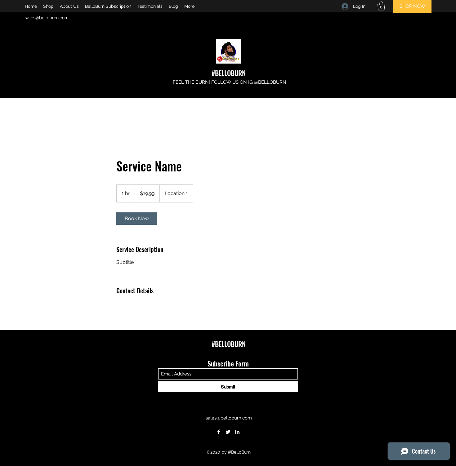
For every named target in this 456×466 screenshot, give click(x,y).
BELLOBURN (230, 73)
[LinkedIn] (237, 432)
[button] (381, 6)
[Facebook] (219, 432)
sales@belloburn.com (47, 17)
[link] (136, 218)
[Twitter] (228, 432)
